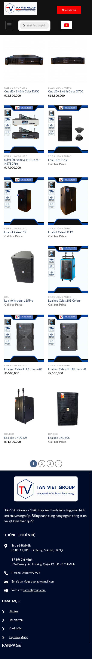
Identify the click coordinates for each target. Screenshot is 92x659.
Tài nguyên (16, 620)
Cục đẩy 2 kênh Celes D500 (21, 91)
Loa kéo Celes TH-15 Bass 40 (23, 369)
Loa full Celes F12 (15, 232)
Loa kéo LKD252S (16, 437)
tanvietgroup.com (34, 590)
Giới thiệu (15, 628)
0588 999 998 (31, 572)
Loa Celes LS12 (58, 160)
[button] (9, 25)
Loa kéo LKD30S (59, 437)
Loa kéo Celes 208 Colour (64, 300)
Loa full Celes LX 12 (60, 232)
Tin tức (13, 611)
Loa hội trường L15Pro (19, 300)
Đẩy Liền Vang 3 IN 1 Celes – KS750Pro (22, 161)
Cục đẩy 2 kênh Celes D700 (65, 91)
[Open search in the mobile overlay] (43, 25)
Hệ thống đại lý (18, 637)
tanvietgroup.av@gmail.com (37, 581)
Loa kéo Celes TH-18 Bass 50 (67, 369)
